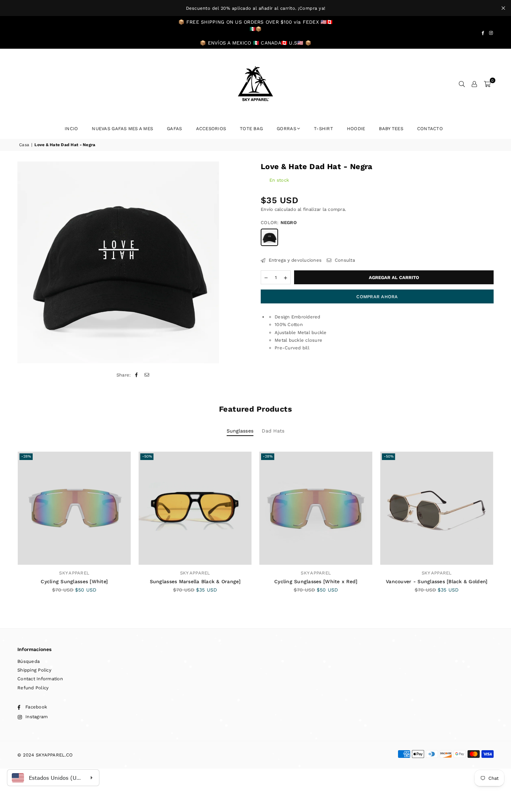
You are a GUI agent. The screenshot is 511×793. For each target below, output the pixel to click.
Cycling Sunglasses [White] (74, 581)
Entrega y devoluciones (294, 260)
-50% (147, 456)
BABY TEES (391, 128)
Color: (279, 222)
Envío (267, 209)
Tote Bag (251, 128)
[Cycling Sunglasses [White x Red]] (316, 508)
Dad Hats (273, 431)
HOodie (356, 128)
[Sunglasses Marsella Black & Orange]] (195, 508)
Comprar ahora (377, 296)
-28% (26, 456)
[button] (487, 84)
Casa (24, 144)
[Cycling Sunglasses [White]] (74, 508)
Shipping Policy (34, 670)
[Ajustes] (474, 84)
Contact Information (40, 678)
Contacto (430, 128)
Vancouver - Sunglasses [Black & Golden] (436, 581)
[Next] (501, 529)
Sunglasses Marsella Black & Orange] (195, 581)
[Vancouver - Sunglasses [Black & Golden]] (437, 508)
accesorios (211, 128)
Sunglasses (240, 431)
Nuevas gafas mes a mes (122, 128)
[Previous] (9, 529)
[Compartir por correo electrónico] (146, 375)
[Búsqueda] (462, 84)
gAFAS (174, 128)
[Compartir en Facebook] (136, 375)
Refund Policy (33, 687)
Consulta (344, 260)
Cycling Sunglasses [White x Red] (315, 581)
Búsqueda (28, 661)
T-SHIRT (323, 128)
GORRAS (286, 128)
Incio (71, 128)
